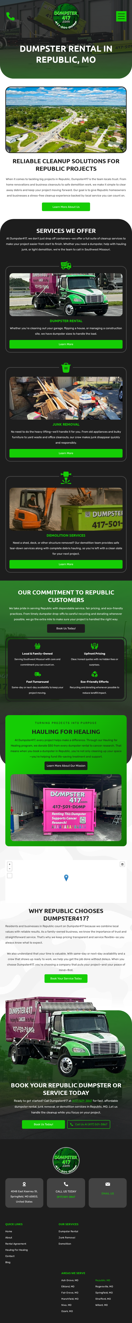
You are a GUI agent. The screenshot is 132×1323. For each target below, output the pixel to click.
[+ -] (66, 881)
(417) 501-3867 (82, 1100)
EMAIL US (108, 1193)
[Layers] (122, 864)
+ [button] (9, 864)
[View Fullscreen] (9, 875)
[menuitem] (29, 1232)
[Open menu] (121, 16)
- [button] (9, 868)
